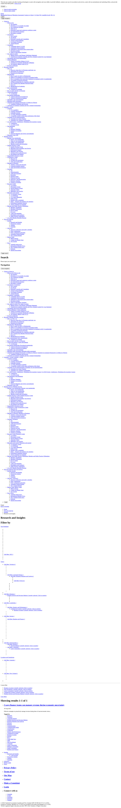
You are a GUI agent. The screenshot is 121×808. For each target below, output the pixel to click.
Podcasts (13, 249)
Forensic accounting (16, 182)
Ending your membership (17, 142)
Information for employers (17, 71)
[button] (5, 18)
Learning (9, 108)
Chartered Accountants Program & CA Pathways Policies (22, 102)
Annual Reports (15, 43)
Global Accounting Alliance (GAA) (20, 61)
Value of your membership (17, 141)
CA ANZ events (15, 124)
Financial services (15, 178)
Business (9, 724)
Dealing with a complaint (17, 200)
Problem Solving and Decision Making (17, 720)
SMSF (12, 132)
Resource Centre (11, 184)
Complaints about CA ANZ (18, 46)
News (8, 243)
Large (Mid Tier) (11, 739)
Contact (7, 779)
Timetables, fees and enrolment (15, 99)
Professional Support (16, 150)
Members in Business (12, 163)
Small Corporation (12, 748)
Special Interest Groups (17, 188)
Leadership (10, 730)
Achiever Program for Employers (19, 96)
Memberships (10, 74)
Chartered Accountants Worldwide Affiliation (22, 62)
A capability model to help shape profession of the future (25, 116)
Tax (12, 170)
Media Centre (10, 237)
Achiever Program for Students (19, 98)
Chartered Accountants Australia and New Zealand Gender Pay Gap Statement (31, 56)
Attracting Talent (15, 189)
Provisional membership (13, 95)
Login (2, 16)
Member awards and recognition (19, 144)
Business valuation (15, 181)
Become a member (9, 67)
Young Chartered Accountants (18, 204)
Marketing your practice (17, 191)
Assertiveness (10, 729)
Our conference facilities (17, 27)
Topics (2, 561)
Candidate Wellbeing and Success (19, 104)
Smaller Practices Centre (13, 145)
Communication (11, 726)
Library (32, 15)
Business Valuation (15, 129)
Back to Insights (5, 506)
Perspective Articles (16, 223)
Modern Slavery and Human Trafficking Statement (24, 55)
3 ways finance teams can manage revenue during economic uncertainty (34, 705)
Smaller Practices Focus (17, 147)
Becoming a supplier (16, 33)
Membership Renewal (6, 15)
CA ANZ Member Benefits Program (16, 218)
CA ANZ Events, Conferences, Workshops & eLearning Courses (24, 121)
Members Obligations (16, 209)
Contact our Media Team (17, 240)
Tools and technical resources (18, 167)
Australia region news (16, 244)
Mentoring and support (13, 192)
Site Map (8, 775)
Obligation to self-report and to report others (22, 49)
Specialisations (11, 126)
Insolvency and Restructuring (18, 179)
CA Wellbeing (14, 195)
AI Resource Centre (12, 157)
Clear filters (4, 696)
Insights (9, 220)
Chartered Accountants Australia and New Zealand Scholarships (24, 105)
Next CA (13, 85)
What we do (10, 22)
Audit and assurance (16, 173)
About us (6, 21)
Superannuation (15, 172)
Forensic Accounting (16, 130)
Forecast (9, 723)
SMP (8, 740)
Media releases (14, 238)
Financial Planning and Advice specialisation (22, 133)
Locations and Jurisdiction (7, 657)
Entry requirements (12, 88)
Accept (3, 6)
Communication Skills (13, 727)
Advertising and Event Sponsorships (16, 58)
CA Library (14, 185)
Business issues (15, 176)
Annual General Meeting (17, 40)
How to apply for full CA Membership (21, 76)
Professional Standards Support (19, 203)
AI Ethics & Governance (17, 160)
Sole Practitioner (11, 742)
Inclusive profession (12, 65)
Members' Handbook (16, 207)
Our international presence (17, 31)
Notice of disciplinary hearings (18, 52)
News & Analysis (8, 219)
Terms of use (17, 3)
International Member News (18, 246)
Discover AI (14, 158)
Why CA (9, 68)
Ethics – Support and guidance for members (22, 201)
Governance (10, 34)
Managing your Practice (17, 151)
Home (2, 13)
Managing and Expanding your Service (21, 148)
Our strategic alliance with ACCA (19, 64)
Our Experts (14, 241)
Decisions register (15, 51)
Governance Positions (16, 42)
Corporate (9, 743)
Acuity (48, 15)
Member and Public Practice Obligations (17, 206)
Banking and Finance (12, 749)
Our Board (13, 37)
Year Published (4, 526)
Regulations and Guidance (17, 215)
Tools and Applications (16, 161)
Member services (8, 136)
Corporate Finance (12, 718)
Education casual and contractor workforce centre (23, 30)
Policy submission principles (18, 232)
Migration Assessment (18, 15)
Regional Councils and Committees (20, 39)
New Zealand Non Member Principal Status (22, 83)
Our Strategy (14, 24)
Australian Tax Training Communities (20, 120)
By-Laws (13, 212)
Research (9, 715)
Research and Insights (16, 222)
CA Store (36, 15)
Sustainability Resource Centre (15, 155)
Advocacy (10, 228)
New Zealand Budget (16, 235)
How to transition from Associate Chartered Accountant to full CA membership (31, 79)
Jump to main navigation (10, 9)
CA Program (14, 93)
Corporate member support (17, 166)
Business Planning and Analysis (15, 721)
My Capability (43, 15)
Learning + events (8, 107)
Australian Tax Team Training (18, 119)
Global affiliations (12, 59)
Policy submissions (15, 231)
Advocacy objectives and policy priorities (21, 229)
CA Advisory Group (16, 194)
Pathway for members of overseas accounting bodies (24, 77)
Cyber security (14, 755)
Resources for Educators (17, 73)
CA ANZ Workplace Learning (18, 114)
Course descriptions (12, 92)
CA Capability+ (15, 110)
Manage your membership (14, 138)
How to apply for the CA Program (16, 90)
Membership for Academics (18, 86)
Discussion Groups (15, 187)
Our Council (14, 36)
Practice (9, 736)
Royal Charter (14, 210)
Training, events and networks (18, 164)
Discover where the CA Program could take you (23, 70)
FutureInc (13, 226)
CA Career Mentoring (16, 197)
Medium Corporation (12, 746)
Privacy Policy (10, 768)
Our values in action (12, 54)
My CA (53, 15)
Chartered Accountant (16, 89)
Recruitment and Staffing (17, 154)
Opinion (13, 225)
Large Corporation (12, 745)
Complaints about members (18, 48)
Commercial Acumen (12, 733)
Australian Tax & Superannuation (16, 117)
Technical (9, 169)
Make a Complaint (12, 783)
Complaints (10, 45)
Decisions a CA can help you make (20, 25)
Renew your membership (17, 139)
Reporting (13, 175)
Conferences (14, 123)
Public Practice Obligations (18, 216)
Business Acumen (12, 735)
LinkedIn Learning (15, 113)
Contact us (27, 15)
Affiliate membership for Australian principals (22, 82)
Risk (12, 127)
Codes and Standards (16, 213)
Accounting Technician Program (19, 80)
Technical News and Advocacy (19, 153)
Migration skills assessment (14, 101)
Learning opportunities (16, 111)
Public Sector (14, 198)
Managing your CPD (12, 135)
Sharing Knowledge (16, 250)
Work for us (14, 28)
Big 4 (8, 737)
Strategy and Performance (14, 732)
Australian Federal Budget (17, 234)
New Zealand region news (17, 247)
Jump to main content (9, 10)
